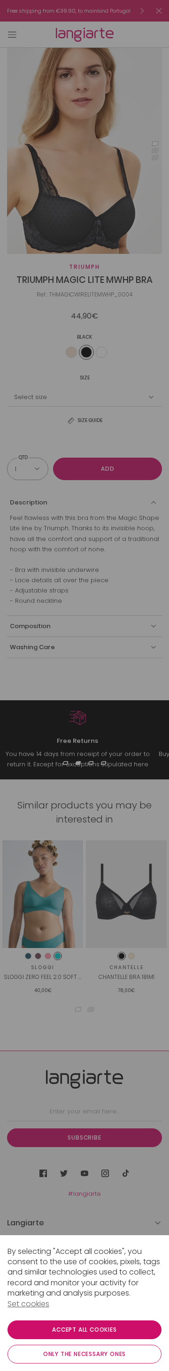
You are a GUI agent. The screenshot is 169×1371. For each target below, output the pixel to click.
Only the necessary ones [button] (84, 1354)
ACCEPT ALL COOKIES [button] (84, 1330)
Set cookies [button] (28, 1304)
